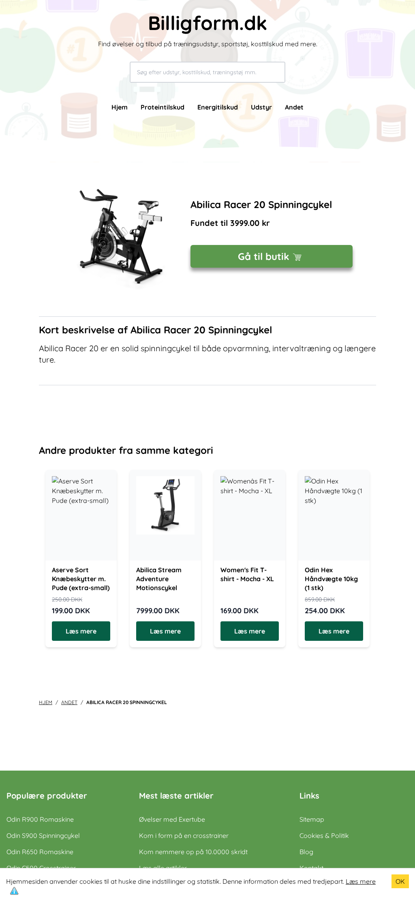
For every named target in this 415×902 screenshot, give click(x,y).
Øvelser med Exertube (172, 819)
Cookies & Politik (324, 835)
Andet (294, 107)
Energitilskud (217, 107)
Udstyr (261, 107)
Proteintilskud (162, 107)
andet (69, 702)
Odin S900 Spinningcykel (43, 835)
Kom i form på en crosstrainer (184, 835)
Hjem (119, 107)
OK (400, 881)
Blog (306, 852)
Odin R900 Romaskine (40, 819)
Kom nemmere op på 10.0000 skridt (193, 852)
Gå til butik (263, 256)
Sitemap (311, 819)
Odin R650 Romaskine (39, 852)
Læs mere (361, 881)
